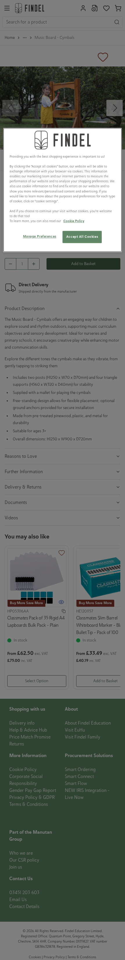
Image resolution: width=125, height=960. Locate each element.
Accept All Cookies (82, 237)
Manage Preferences (39, 236)
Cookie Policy (73, 221)
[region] (62, 190)
